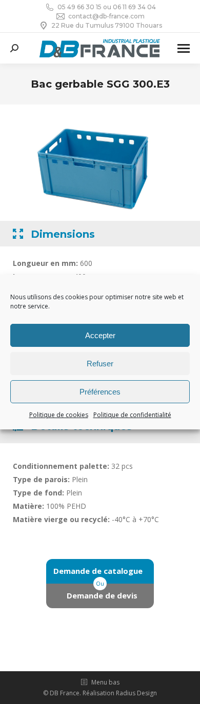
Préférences (100, 391)
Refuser (100, 363)
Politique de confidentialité (132, 414)
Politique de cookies (58, 414)
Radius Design (136, 693)
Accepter (100, 335)
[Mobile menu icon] (183, 48)
